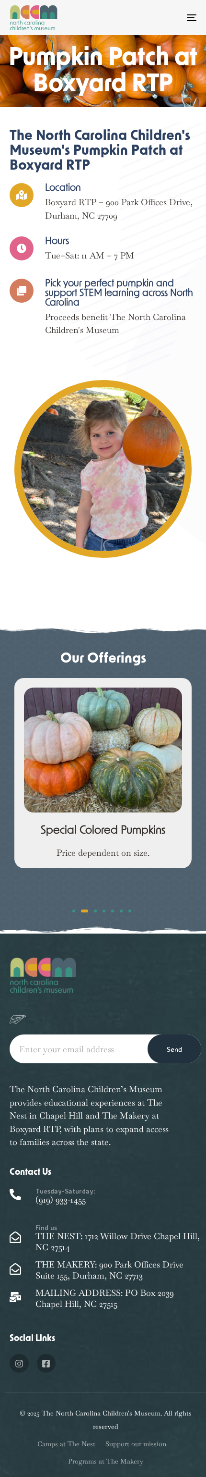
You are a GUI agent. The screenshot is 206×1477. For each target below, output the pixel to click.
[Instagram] (19, 1363)
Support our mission (135, 1444)
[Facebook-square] (46, 1363)
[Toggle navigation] (165, 17)
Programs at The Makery (105, 1461)
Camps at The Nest (66, 1444)
